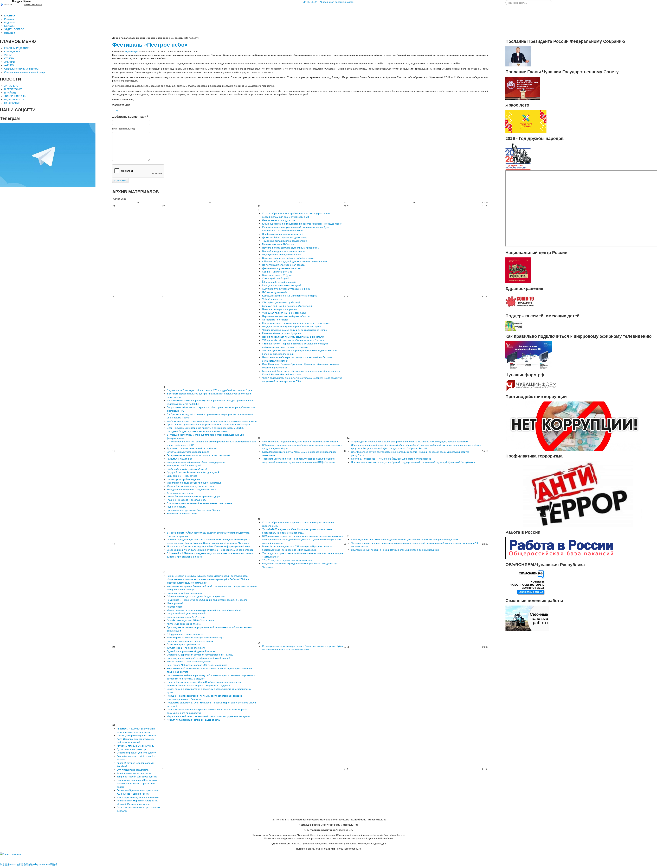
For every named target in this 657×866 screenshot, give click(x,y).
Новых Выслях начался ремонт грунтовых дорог (194, 496)
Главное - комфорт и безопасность (186, 499)
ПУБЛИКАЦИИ (12, 102)
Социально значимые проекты (21, 68)
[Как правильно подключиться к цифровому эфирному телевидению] (528, 355)
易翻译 (53, 864)
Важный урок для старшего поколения (283, 251)
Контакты (9, 25)
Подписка (9, 22)
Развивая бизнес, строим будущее (281, 333)
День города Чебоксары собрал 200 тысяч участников (197, 664)
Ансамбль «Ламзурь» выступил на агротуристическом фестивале (136, 730)
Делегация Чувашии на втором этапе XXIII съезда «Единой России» (137, 791)
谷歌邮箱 (28, 864)
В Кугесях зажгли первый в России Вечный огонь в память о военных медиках (395, 549)
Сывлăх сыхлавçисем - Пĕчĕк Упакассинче (191, 620)
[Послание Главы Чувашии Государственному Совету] (522, 88)
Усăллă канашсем (272, 299)
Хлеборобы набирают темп (182, 513)
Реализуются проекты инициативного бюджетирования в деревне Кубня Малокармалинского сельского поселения (302, 647)
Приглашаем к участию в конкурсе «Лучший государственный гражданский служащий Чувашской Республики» (413, 462)
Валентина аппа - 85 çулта (277, 275)
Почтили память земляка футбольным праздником (290, 247)
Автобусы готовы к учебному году (135, 745)
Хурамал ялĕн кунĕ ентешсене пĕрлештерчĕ (287, 305)
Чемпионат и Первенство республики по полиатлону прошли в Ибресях (207, 599)
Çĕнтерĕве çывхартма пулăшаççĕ (281, 302)
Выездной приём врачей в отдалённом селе (191, 489)
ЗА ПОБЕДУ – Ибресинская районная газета (328, 1)
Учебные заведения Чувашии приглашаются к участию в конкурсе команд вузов (211, 421)
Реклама (9, 19)
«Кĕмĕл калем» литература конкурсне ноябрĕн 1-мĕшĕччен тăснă (204, 610)
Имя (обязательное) (123, 128)
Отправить (120, 180)
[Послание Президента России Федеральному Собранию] (518, 56)
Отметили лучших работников (183, 644)
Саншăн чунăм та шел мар (277, 271)
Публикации (131, 51)
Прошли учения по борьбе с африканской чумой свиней (198, 658)
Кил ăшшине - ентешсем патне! (134, 773)
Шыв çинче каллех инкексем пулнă (281, 285)
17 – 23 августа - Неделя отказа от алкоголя (287, 560)
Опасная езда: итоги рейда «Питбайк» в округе (288, 257)
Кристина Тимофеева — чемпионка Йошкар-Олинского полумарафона (391, 458)
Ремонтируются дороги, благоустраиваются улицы (195, 637)
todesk (46, 864)
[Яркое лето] (525, 121)
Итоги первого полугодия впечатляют (138, 797)
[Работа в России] (561, 547)
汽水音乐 (5, 864)
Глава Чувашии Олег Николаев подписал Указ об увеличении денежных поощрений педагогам (404, 539)
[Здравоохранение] (519, 301)
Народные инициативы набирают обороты (286, 316)
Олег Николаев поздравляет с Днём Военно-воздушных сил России (300, 441)
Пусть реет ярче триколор (131, 749)
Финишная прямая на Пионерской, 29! (284, 312)
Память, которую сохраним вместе (136, 735)
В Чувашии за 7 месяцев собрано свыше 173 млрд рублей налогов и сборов (209, 390)
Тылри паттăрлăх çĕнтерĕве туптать (137, 776)
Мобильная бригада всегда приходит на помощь (194, 482)
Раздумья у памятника (179, 458)
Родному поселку (176, 506)
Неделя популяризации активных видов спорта (193, 719)
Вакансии (9, 32)
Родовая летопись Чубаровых (278, 244)
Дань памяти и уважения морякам (281, 268)
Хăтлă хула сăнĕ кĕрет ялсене (184, 623)
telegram (38, 864)
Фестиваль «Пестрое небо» (150, 44)
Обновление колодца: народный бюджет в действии (196, 596)
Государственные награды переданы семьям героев (291, 326)
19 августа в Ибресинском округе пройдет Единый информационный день (208, 546)
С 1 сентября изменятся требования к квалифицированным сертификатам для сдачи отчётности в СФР (296, 215)
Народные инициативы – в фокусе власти (190, 640)
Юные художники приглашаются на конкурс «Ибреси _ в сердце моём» (302, 223)
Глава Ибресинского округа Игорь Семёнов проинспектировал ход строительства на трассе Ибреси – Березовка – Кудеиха (204, 683)
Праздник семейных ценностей (184, 593)
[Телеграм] (47, 155)
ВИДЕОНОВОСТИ (14, 99)
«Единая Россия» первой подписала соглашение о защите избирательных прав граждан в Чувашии (295, 345)
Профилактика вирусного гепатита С (282, 234)
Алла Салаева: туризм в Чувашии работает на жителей (135, 740)
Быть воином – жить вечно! (182, 475)
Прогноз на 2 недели (33, 4)
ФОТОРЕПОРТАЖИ (15, 96)
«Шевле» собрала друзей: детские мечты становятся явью (295, 261)
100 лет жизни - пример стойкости (186, 647)
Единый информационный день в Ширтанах (191, 651)
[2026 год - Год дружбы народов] (518, 156)
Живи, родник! (175, 603)
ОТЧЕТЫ (9, 58)
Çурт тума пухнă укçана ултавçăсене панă (286, 288)
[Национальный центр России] (518, 270)
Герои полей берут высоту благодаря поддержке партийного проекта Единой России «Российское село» (301, 372)
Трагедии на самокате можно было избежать (192, 448)
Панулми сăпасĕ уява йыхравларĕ (186, 613)
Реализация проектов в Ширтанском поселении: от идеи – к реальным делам (137, 783)
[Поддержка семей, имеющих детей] (514, 325)
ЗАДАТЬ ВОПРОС (14, 29)
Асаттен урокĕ (175, 606)
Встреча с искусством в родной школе (188, 451)
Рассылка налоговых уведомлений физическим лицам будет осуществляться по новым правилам (296, 228)
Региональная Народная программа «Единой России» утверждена (137, 802)
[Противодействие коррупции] (573, 425)
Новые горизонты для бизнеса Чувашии (189, 661)
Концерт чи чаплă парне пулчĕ (184, 465)
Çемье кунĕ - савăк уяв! (275, 278)
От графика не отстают (275, 319)
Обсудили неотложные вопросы (185, 634)
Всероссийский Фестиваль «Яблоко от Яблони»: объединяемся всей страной (210, 549)
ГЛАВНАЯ (9, 15)
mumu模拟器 (17, 864)
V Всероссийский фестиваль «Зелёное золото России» (293, 340)
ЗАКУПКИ (9, 61)
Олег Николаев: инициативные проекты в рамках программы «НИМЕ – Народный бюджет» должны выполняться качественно (206, 429)
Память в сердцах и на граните (279, 309)
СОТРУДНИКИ (12, 51)
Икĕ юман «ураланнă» (274, 292)
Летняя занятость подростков (278, 220)
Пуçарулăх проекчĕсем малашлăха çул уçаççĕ (193, 472)
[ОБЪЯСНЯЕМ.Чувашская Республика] (527, 582)
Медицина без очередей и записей (281, 254)
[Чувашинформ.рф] (531, 385)
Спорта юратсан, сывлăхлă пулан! (186, 616)
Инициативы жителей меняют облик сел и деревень (196, 462)
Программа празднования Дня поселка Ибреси (193, 510)
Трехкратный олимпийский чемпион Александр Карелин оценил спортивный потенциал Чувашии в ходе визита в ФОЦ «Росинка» (298, 460)
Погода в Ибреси (21, 1)
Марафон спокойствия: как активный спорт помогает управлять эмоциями (208, 716)
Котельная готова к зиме (180, 492)
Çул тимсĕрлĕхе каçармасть (133, 769)
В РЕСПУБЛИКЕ (13, 89)
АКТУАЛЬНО (11, 85)
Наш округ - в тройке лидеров (183, 479)
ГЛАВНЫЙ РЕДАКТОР (16, 48)
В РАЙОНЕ (10, 92)
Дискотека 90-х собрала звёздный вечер (284, 237)
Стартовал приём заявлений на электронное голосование (199, 503)
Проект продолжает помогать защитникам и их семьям (293, 336)
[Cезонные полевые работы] (527, 618)
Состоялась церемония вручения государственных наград (200, 654)
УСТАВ (8, 55)
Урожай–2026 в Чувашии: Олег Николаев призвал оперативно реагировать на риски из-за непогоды (297, 530)
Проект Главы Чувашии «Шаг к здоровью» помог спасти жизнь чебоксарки (208, 424)
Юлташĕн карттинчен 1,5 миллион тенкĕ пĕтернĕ (289, 295)
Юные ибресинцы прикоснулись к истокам (190, 486)
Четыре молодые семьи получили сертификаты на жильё (294, 329)
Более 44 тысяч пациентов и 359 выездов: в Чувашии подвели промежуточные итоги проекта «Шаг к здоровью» (297, 548)
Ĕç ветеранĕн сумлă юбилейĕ (279, 281)
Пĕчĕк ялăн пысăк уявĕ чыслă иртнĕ (187, 469)
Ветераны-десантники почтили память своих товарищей (198, 455)
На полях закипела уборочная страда (283, 264)
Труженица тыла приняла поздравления (284, 240)
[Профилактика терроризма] (573, 493)
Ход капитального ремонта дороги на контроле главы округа (296, 323)
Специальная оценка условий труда (24, 72)
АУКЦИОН (10, 65)
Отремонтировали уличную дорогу (136, 752)
